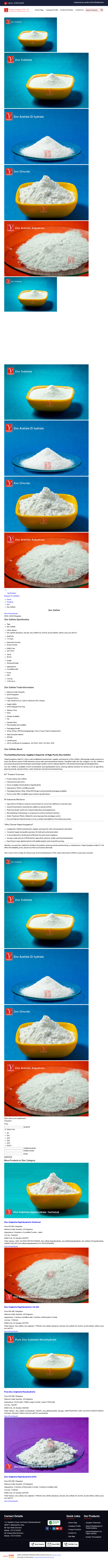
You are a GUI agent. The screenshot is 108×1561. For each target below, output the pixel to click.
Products (10, 602)
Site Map (71, 1536)
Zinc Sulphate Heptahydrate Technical (22, 1222)
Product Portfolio (66, 10)
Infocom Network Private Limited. (44, 1557)
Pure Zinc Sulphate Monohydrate (19, 1391)
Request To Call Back (12, 596)
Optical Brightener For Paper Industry (94, 1533)
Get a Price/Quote (11, 613)
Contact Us (79, 10)
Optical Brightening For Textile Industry (94, 1527)
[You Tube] (57, 1529)
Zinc (8, 604)
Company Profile (52, 10)
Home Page (39, 10)
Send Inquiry (11, 593)
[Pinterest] (60, 1529)
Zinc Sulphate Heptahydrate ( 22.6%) (21, 1307)
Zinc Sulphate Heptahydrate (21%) (20, 1476)
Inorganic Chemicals (93, 1523)
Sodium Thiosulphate (93, 1537)
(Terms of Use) (56, 1555)
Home (9, 599)
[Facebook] (47, 1529)
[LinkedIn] (54, 1529)
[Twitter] (50, 1529)
